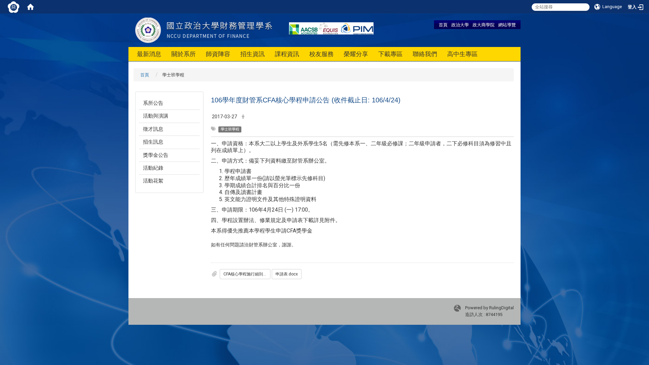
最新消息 (149, 53)
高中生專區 (462, 53)
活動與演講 (155, 116)
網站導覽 (507, 25)
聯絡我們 (425, 53)
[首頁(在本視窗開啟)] (30, 7)
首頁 (443, 25)
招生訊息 (153, 142)
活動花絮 (153, 181)
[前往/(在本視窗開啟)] (203, 30)
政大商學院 (484, 25)
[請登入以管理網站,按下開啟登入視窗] (13, 7)
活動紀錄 (153, 168)
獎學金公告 (155, 155)
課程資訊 (287, 53)
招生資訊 (252, 53)
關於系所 (183, 53)
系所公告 (153, 103)
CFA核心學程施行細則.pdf (246, 274)
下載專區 (390, 53)
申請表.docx (286, 274)
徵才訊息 (153, 129)
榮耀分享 (356, 53)
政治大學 (460, 25)
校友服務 (321, 53)
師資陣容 (218, 53)
